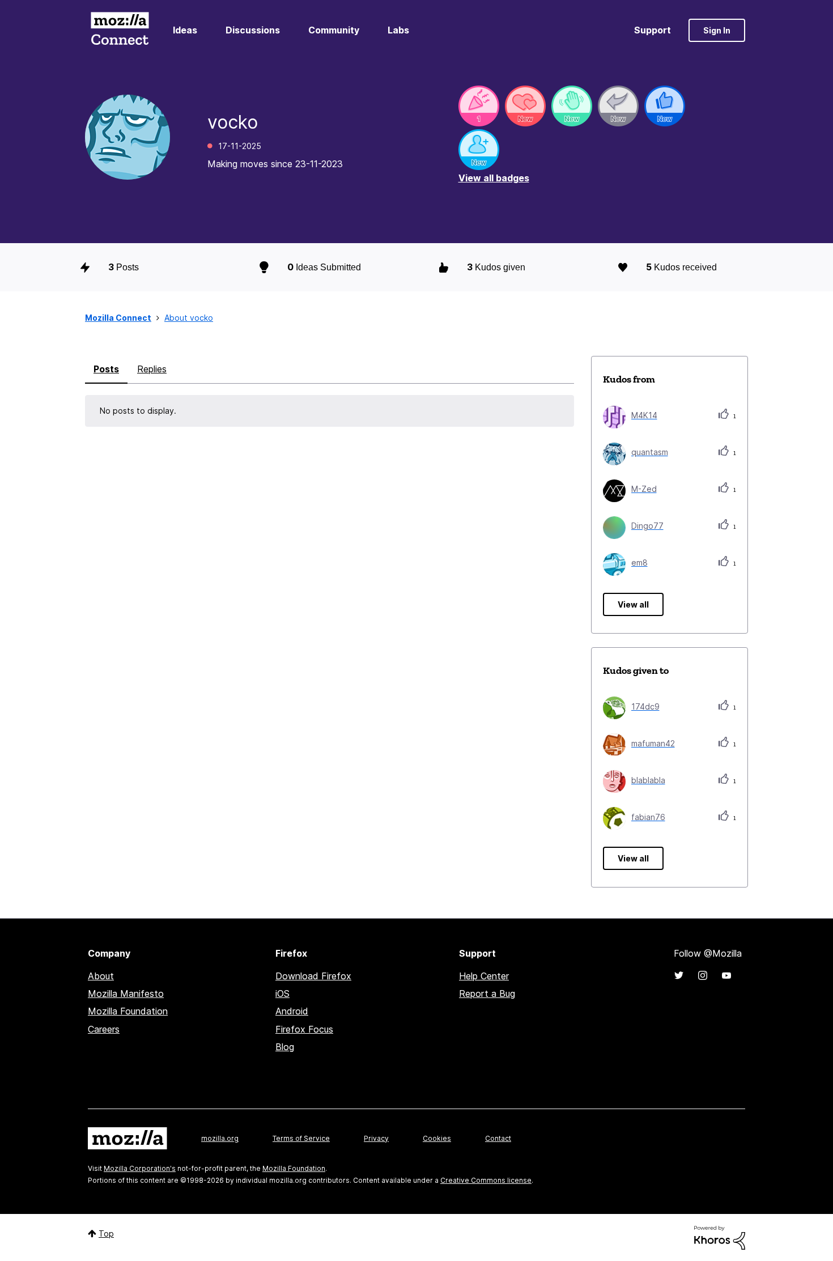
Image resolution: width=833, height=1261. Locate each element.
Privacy (376, 1138)
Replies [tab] (152, 369)
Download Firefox (313, 976)
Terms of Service (301, 1138)
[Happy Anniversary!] (478, 106)
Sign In (716, 30)
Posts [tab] (106, 369)
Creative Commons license (486, 1180)
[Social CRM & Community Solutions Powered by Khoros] (719, 1237)
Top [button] (106, 1233)
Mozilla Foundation (128, 1011)
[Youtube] (726, 975)
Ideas (185, 30)
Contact (498, 1138)
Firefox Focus (304, 1029)
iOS (282, 993)
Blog (284, 1046)
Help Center (484, 976)
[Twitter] (679, 975)
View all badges (493, 178)
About (101, 976)
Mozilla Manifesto (126, 993)
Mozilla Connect (119, 30)
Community (333, 30)
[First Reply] (618, 106)
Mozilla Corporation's (140, 1168)
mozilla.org (220, 1138)
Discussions (253, 30)
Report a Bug (487, 993)
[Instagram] (703, 975)
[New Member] (478, 149)
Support (652, 30)
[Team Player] (664, 106)
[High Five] (525, 106)
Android (291, 1011)
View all (633, 604)
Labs (398, 30)
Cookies (437, 1138)
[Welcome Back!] (571, 106)
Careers (104, 1029)
